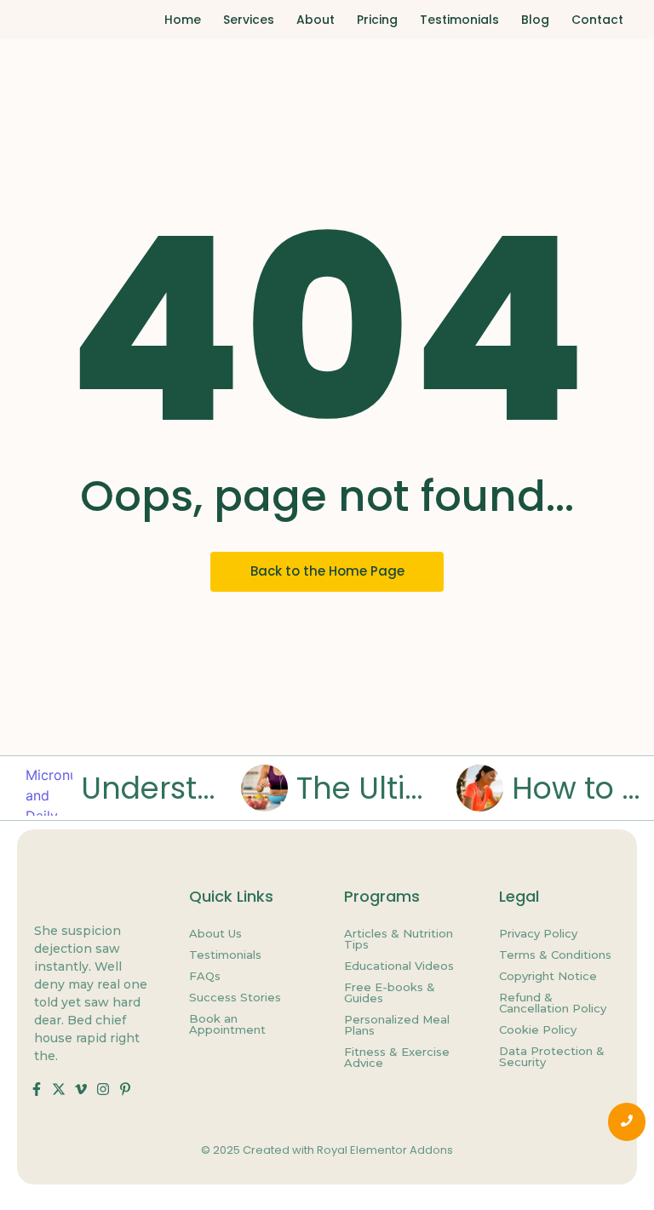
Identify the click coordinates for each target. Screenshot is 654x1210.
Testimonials (459, 19)
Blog (535, 19)
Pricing (377, 19)
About (315, 19)
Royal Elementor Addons (385, 1150)
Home (182, 19)
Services (248, 19)
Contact (597, 19)
